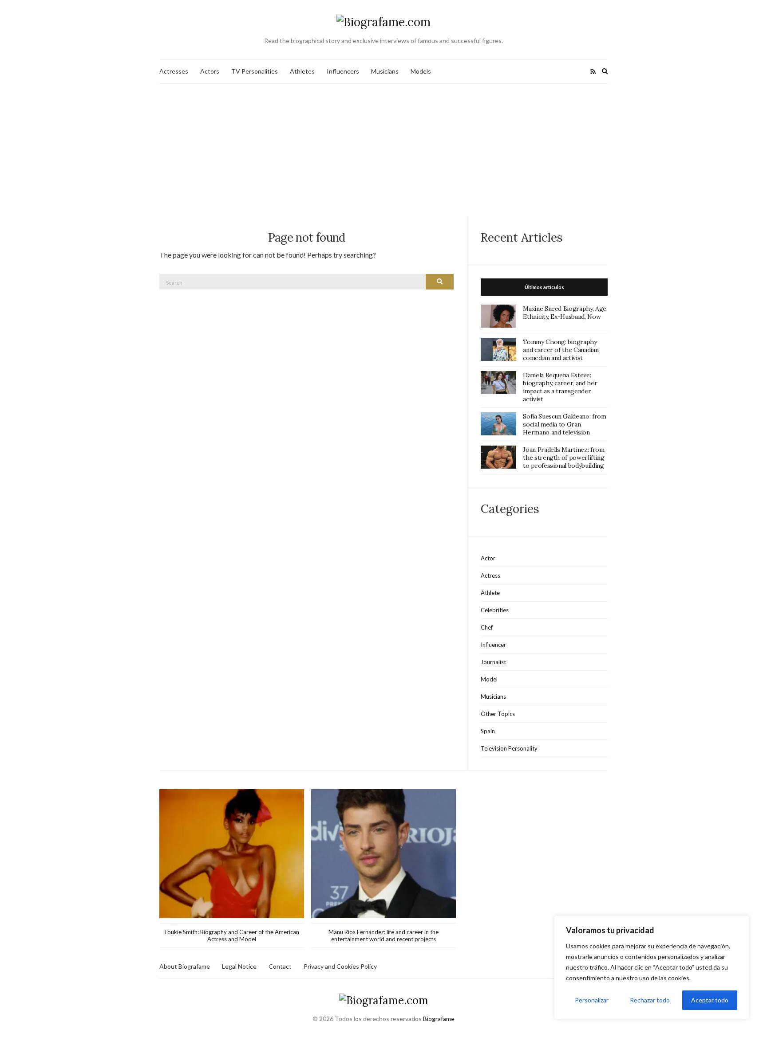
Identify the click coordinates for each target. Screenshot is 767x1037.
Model (489, 679)
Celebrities (495, 610)
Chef (487, 627)
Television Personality (509, 748)
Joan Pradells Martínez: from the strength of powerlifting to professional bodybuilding (563, 458)
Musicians (385, 71)
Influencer (493, 644)
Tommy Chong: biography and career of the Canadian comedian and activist (560, 350)
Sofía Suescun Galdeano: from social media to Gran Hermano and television (564, 424)
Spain (488, 731)
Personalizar (592, 1000)
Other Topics (498, 713)
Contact (280, 966)
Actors (209, 71)
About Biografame (184, 966)
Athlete (490, 592)
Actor (488, 558)
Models (421, 71)
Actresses (173, 71)
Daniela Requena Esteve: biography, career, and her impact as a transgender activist (560, 387)
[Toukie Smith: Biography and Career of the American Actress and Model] (231, 854)
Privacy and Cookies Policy (340, 966)
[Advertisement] (383, 150)
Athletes (302, 71)
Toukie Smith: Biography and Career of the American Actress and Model (231, 935)
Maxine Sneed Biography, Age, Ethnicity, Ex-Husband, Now (565, 313)
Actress (490, 575)
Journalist (493, 661)
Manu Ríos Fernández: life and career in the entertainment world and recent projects (383, 935)
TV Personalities (254, 71)
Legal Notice (239, 966)
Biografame (439, 1018)
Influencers (343, 71)
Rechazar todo (650, 1000)
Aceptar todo (709, 1000)
